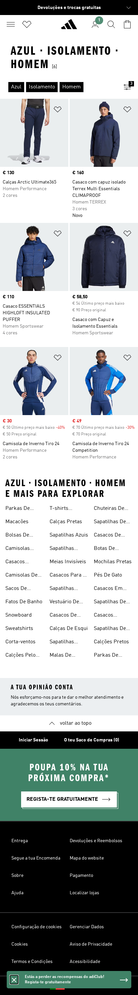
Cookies (19, 944)
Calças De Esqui (69, 628)
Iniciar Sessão (33, 740)
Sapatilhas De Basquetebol (110, 629)
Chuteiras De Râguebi (109, 509)
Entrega (19, 841)
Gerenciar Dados (87, 927)
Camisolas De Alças (21, 576)
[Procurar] (111, 24)
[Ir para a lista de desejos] (27, 24)
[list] (58, 87)
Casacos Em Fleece (108, 589)
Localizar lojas (84, 893)
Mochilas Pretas (113, 562)
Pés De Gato (108, 575)
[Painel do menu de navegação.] (11, 24)
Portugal (79, 985)
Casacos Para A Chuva (68, 576)
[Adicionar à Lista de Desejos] (57, 110)
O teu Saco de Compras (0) (91, 740)
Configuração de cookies (36, 927)
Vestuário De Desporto (64, 602)
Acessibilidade (85, 961)
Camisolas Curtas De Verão (24, 549)
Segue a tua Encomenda (35, 858)
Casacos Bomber (15, 562)
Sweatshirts (19, 628)
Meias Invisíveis (68, 562)
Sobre (17, 875)
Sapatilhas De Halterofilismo (110, 602)
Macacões (16, 522)
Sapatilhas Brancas (62, 589)
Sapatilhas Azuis (69, 535)
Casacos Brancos (104, 616)
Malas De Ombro (60, 656)
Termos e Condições (32, 961)
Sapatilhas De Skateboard (110, 522)
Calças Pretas (66, 522)
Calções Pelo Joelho (20, 656)
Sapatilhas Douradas (62, 549)
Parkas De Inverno (17, 509)
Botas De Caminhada (107, 549)
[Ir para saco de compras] (127, 24)
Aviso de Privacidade (91, 944)
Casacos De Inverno (107, 536)
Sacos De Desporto (16, 589)
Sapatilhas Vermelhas (62, 642)
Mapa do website (87, 858)
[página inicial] (69, 27)
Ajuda (17, 893)
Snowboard (18, 615)
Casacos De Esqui (63, 616)
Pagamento (81, 875)
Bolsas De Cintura (17, 536)
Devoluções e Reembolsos (96, 841)
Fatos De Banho (23, 602)
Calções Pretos (111, 642)
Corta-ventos (20, 642)
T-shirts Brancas (59, 509)
